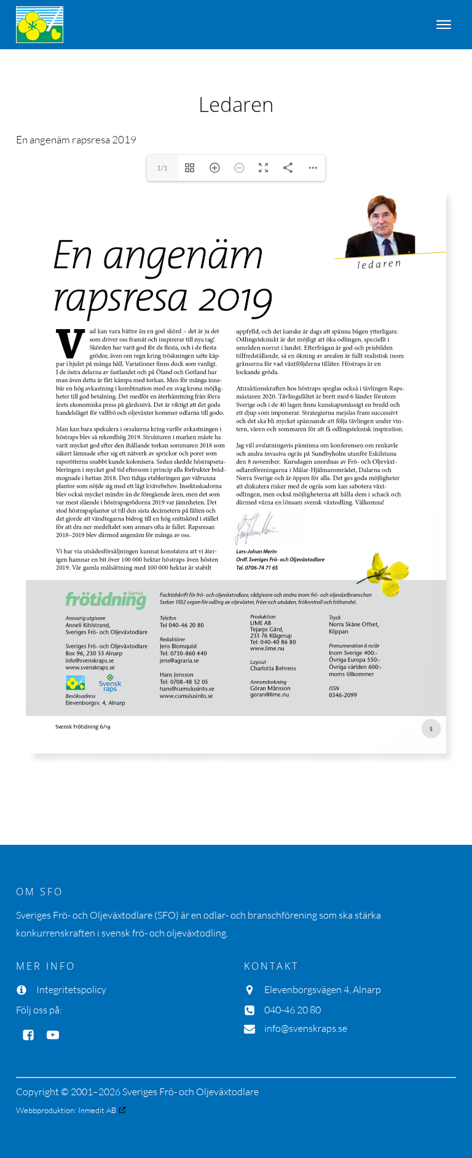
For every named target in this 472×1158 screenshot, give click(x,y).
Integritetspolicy (71, 989)
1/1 (162, 167)
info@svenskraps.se (305, 1028)
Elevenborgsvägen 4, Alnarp (322, 989)
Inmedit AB (97, 1110)
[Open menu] (443, 24)
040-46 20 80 (292, 1010)
